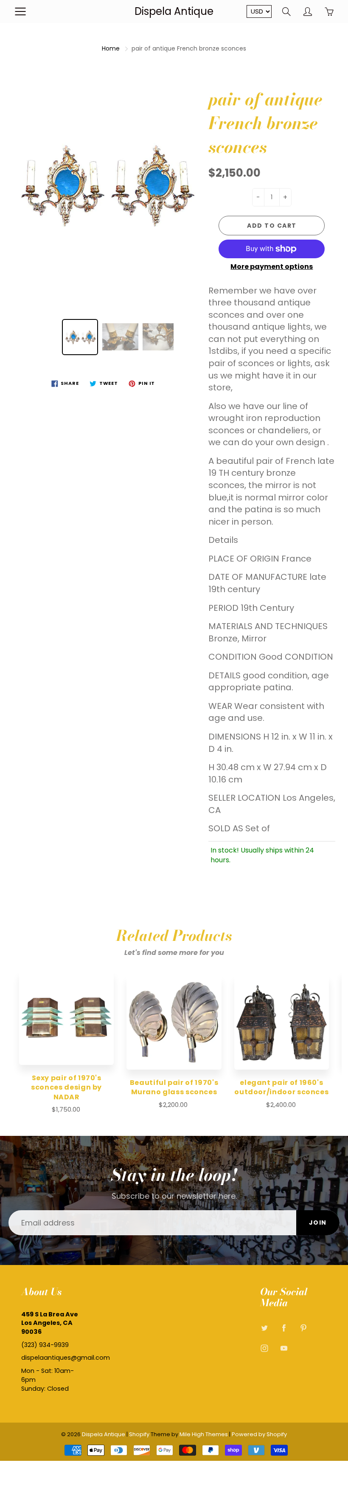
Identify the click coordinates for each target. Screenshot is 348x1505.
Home (111, 48)
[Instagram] (264, 1348)
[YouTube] (284, 1348)
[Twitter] (264, 1328)
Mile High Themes (204, 1434)
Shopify (139, 1434)
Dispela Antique (174, 11)
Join (318, 1222)
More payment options (271, 266)
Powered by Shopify (259, 1434)
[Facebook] (284, 1328)
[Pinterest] (303, 1328)
